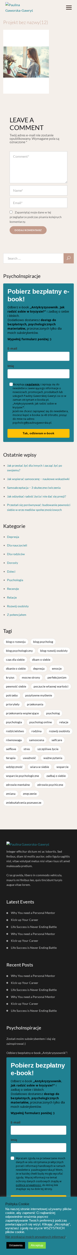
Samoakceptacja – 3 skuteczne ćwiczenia (34, 487)
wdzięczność (14, 767)
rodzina (36, 731)
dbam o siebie (41, 659)
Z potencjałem (16, 614)
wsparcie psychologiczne (22, 776)
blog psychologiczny (19, 650)
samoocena (36, 740)
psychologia (14, 722)
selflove (11, 749)
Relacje (12, 597)
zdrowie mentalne (18, 784)
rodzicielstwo (15, 731)
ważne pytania (52, 758)
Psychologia (15, 580)
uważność (29, 758)
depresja (38, 668)
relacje (63, 722)
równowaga (14, 740)
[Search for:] (38, 258)
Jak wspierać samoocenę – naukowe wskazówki (38, 479)
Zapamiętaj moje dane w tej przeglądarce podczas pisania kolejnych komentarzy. (36, 216)
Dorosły (12, 563)
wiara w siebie (39, 767)
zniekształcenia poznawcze (23, 802)
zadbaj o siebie (56, 776)
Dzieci (11, 571)
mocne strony (31, 677)
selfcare (57, 740)
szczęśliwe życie (47, 749)
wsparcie (62, 767)
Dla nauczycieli (17, 545)
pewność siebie (16, 686)
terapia (10, 758)
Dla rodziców (16, 554)
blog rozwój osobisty (54, 650)
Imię (10, 366)
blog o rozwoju (16, 641)
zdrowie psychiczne (50, 784)
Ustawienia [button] (15, 1245)
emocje (57, 668)
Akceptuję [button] (37, 1245)
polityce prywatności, (28, 1185)
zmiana (10, 793)
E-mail (12, 348)
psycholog (53, 713)
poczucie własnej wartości (51, 686)
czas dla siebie (15, 659)
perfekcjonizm (57, 677)
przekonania (35, 704)
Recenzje (13, 588)
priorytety (12, 704)
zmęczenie (30, 793)
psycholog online (40, 722)
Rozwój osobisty (18, 606)
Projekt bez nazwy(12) (25, 22)
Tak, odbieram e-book (38, 433)
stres (27, 749)
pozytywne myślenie (38, 695)
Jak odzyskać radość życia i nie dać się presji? (36, 496)
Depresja (13, 537)
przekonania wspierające (22, 713)
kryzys (10, 677)
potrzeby (12, 695)
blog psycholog (43, 641)
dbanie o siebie (16, 668)
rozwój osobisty (59, 731)
